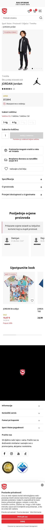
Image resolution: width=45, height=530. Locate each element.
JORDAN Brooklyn (11, 308)
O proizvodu (8, 186)
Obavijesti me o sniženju (15, 104)
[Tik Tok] (25, 453)
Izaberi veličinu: (9, 112)
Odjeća (25, 23)
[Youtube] (18, 453)
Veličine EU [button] (6, 116)
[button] (22, 18)
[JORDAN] (37, 81)
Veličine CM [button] (24, 116)
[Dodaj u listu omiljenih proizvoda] (32, 300)
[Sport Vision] (4, 11)
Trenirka (33, 23)
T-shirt (5, 306)
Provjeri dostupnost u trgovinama (18, 194)
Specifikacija (8, 179)
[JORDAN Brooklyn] (19, 288)
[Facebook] (4, 453)
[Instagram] (11, 453)
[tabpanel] (22, 50)
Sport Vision (7, 23)
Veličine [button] (15, 116)
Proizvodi (17, 23)
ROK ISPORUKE (22, 3)
